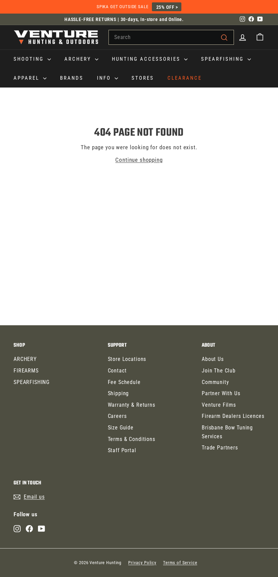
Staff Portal (122, 450)
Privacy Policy (142, 562)
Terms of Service (180, 562)
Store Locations (127, 359)
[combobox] (171, 37)
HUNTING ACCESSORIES (147, 59)
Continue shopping (138, 159)
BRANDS (71, 78)
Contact (117, 370)
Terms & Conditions (131, 439)
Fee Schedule (124, 382)
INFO (105, 78)
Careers (117, 416)
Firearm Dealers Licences (233, 416)
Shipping (118, 393)
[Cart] (260, 37)
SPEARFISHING (223, 59)
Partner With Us (221, 393)
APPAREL (27, 78)
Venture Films (219, 405)
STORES (143, 78)
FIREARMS (26, 370)
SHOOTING (30, 59)
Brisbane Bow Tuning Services (227, 432)
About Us (213, 359)
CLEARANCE (184, 78)
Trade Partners (220, 447)
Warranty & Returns (131, 405)
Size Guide (121, 427)
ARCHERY (78, 59)
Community (215, 382)
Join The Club (219, 370)
